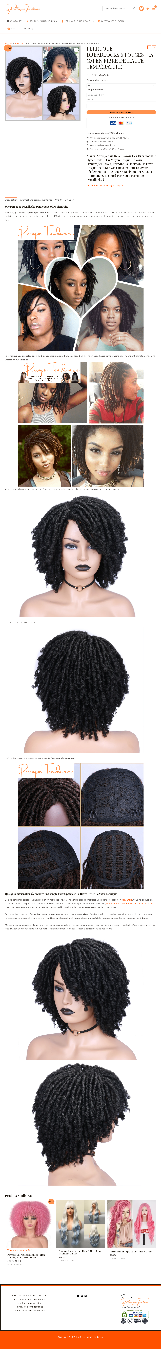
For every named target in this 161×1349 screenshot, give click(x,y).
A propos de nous (36, 1299)
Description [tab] (11, 200)
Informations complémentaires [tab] (36, 200)
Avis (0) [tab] (58, 200)
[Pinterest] (85, 1296)
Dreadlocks (92, 185)
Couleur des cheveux (97, 80)
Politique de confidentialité (29, 1307)
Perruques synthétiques (111, 185)
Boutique (19, 43)
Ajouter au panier (121, 112)
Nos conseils (19, 1299)
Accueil (8, 43)
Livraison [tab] (69, 200)
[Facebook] (78, 1296)
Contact (42, 1295)
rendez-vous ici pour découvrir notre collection (130, 903)
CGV (39, 1303)
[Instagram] (82, 1296)
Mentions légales (26, 1303)
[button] (56, 21)
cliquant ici (127, 900)
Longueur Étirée (95, 90)
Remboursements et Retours (30, 1310)
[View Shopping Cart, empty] (153, 8)
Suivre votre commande (24, 1295)
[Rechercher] (134, 8)
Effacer (90, 99)
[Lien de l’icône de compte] (147, 8)
